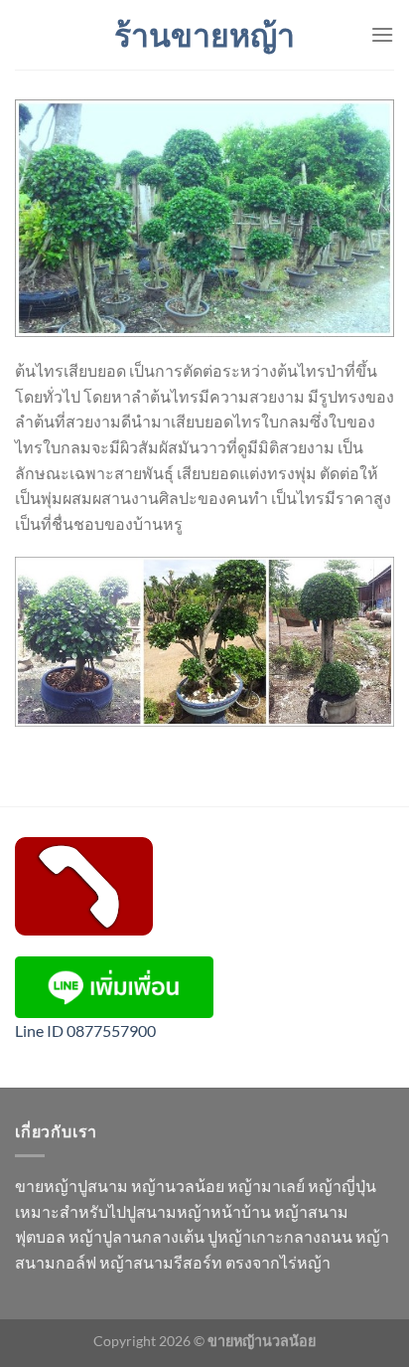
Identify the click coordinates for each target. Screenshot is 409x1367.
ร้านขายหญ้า (204, 35)
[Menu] (382, 34)
